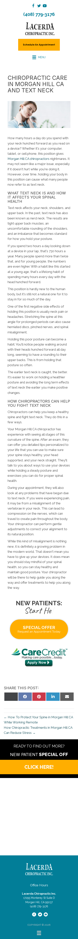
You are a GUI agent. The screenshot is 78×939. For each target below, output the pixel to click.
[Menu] (39, 933)
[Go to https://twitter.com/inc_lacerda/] (39, 6)
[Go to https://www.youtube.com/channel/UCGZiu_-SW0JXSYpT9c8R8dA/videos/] (45, 6)
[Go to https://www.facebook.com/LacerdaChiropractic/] (33, 6)
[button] (39, 767)
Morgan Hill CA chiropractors (28, 159)
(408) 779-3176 (39, 14)
